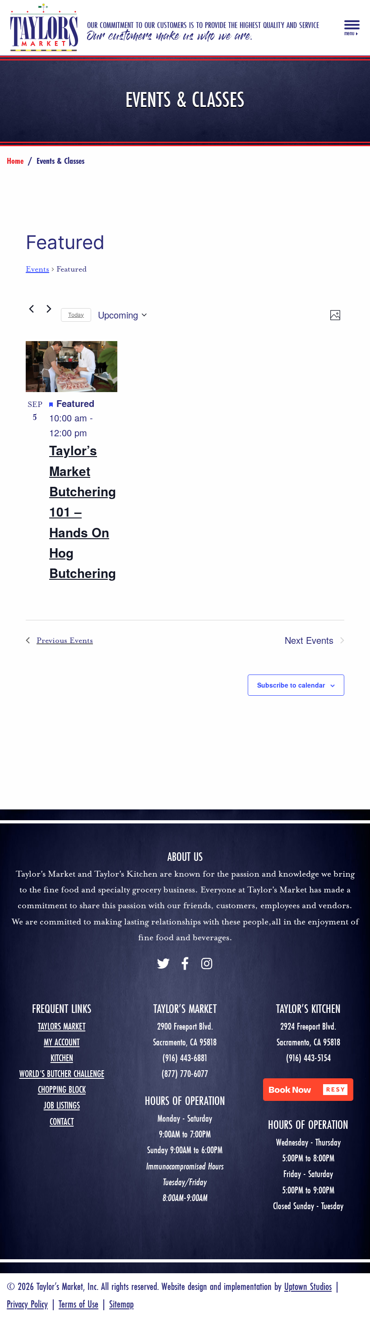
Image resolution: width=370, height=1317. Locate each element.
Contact (62, 1121)
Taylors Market (61, 1026)
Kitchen (62, 1057)
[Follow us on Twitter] (163, 965)
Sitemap (121, 1304)
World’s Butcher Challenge (61, 1073)
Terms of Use (78, 1304)
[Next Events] (48, 308)
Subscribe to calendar (291, 684)
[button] (308, 1089)
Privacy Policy (27, 1304)
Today (76, 314)
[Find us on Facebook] (185, 965)
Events (37, 269)
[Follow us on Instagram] (206, 965)
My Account (61, 1042)
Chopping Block (62, 1089)
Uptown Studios (308, 1286)
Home (15, 160)
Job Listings (62, 1105)
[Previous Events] (31, 308)
